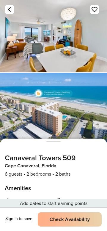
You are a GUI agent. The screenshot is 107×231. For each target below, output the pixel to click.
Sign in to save (18, 218)
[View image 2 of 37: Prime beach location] (53, 109)
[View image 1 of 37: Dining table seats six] (53, 36)
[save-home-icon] (94, 9)
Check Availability (70, 219)
